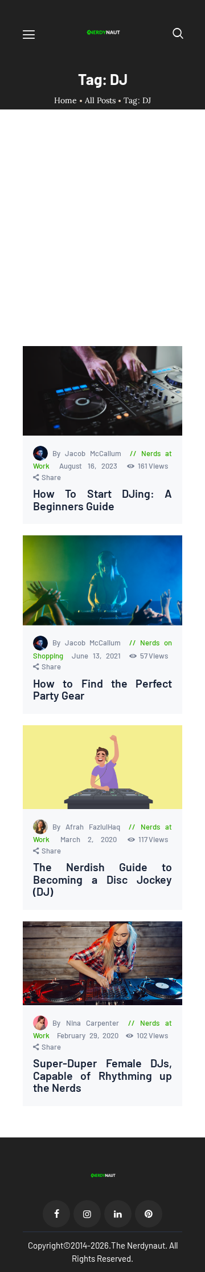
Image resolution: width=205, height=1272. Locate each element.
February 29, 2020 (89, 1035)
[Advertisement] (102, 237)
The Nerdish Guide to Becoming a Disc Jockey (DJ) (102, 879)
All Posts (100, 100)
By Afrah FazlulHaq (88, 826)
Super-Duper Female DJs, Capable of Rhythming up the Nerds (102, 1075)
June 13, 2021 (99, 655)
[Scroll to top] (197, 1264)
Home (65, 100)
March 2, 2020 (92, 839)
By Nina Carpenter (88, 1022)
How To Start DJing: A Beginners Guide (102, 499)
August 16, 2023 (91, 465)
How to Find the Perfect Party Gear (102, 689)
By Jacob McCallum (89, 453)
